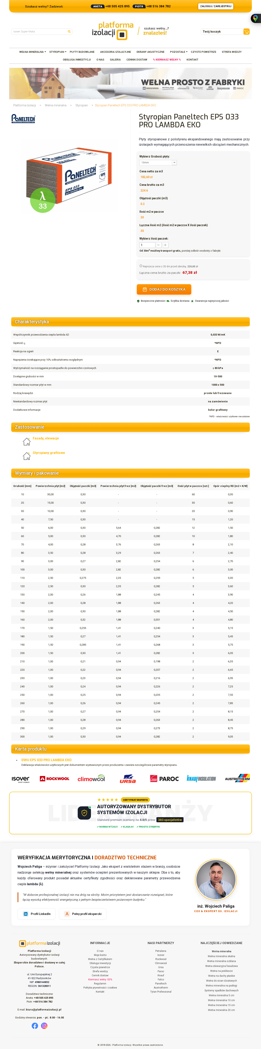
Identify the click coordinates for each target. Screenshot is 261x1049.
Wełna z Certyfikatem (100, 959)
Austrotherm (161, 987)
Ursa (161, 967)
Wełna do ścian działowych (221, 980)
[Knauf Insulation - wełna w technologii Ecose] (198, 778)
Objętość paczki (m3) (153, 198)
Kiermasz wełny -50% (100, 979)
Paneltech (161, 983)
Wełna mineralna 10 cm (221, 1000)
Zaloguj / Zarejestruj (215, 6)
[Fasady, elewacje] (27, 441)
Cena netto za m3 (151, 171)
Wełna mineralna (55, 105)
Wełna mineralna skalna (221, 956)
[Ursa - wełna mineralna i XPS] (124, 778)
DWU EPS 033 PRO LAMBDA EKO (46, 760)
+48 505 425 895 (117, 6)
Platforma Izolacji (24, 105)
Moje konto (100, 955)
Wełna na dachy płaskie (221, 975)
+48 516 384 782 (158, 6)
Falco (161, 979)
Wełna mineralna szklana (221, 961)
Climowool (161, 963)
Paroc (161, 971)
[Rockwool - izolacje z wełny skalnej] (51, 778)
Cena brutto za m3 (151, 184)
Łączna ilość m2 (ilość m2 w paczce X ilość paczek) (173, 225)
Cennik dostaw (100, 975)
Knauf (161, 975)
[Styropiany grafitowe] (27, 455)
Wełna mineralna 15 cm (221, 1005)
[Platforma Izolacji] (130, 31)
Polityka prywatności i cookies (100, 987)
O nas (100, 951)
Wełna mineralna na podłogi (221, 985)
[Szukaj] (70, 31)
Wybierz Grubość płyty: (154, 156)
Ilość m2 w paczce (151, 211)
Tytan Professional (160, 991)
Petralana (160, 951)
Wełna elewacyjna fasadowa (221, 966)
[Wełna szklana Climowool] (88, 778)
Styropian (81, 105)
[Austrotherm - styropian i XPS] (235, 778)
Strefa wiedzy (100, 971)
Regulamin (100, 983)
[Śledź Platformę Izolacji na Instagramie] (44, 1026)
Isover (160, 955)
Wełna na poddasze (221, 971)
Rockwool (160, 959)
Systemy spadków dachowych (222, 990)
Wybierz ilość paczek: (153, 238)
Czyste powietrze (100, 967)
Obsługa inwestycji (100, 963)
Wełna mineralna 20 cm (221, 1010)
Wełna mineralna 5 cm (221, 995)
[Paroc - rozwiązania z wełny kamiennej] (161, 778)
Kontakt (100, 991)
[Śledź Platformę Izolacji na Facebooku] (35, 1026)
